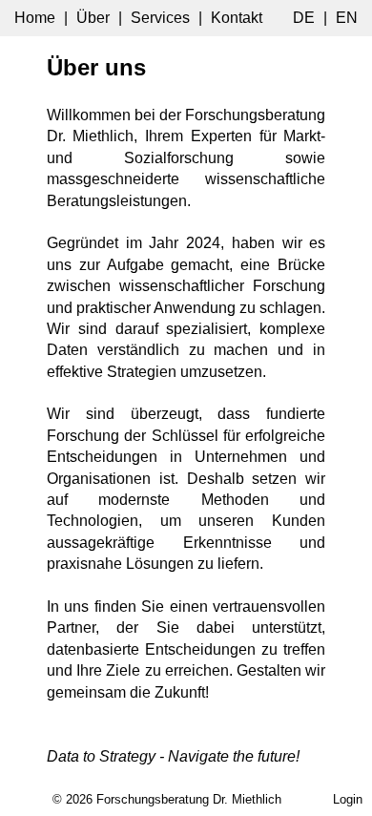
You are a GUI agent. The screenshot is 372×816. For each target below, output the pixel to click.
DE (304, 18)
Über (93, 18)
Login (347, 799)
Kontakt (236, 18)
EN (347, 18)
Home (34, 18)
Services (160, 18)
